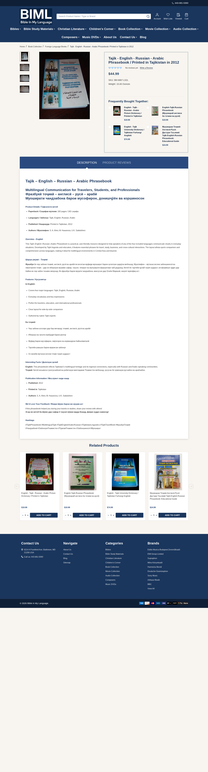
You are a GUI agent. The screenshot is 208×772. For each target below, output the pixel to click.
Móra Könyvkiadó (155, 563)
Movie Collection (156, 29)
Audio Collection (184, 29)
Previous (16, 486)
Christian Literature (71, 29)
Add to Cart (43, 515)
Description (87, 162)
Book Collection (129, 29)
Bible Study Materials (38, 29)
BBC (150, 584)
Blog (143, 37)
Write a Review (146, 68)
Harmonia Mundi (155, 567)
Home (22, 47)
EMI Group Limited (155, 554)
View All (151, 589)
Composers (69, 37)
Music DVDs (90, 37)
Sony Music (153, 576)
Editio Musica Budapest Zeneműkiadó (164, 550)
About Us (110, 37)
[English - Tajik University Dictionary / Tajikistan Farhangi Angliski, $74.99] (125, 472)
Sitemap (66, 563)
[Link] (36, 16)
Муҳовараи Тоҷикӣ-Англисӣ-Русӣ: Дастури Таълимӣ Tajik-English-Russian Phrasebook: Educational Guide (167, 496)
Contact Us (127, 37)
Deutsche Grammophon (158, 571)
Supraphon (152, 558)
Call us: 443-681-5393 (33, 557)
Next (191, 486)
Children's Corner (101, 29)
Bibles (14, 29)
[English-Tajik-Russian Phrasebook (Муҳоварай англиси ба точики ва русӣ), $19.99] (82, 472)
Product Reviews (117, 162)
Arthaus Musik (154, 580)
